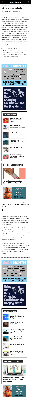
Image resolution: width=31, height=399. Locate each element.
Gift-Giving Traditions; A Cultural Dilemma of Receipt (16, 120)
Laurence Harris (8, 11)
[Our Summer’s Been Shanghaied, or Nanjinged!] (6, 127)
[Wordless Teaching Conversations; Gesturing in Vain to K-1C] (6, 156)
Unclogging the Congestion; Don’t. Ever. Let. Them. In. (16, 142)
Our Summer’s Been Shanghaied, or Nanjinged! (17, 126)
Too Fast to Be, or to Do (16, 133)
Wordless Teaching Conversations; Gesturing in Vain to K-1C (17, 156)
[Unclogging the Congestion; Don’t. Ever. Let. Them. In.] (6, 142)
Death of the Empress (16, 147)
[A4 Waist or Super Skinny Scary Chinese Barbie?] (14, 173)
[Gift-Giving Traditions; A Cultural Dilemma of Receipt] (6, 120)
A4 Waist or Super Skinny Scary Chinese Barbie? (12, 182)
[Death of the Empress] (6, 149)
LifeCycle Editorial (5, 5)
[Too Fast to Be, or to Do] (6, 135)
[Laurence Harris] (2, 11)
